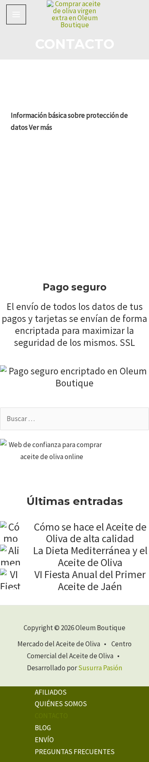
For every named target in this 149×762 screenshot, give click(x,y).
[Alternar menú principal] (16, 14)
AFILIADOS (51, 692)
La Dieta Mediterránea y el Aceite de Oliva (90, 556)
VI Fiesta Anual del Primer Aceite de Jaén (90, 580)
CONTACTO (51, 715)
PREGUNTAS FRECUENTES (75, 751)
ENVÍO (44, 739)
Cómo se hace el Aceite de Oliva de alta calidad (90, 532)
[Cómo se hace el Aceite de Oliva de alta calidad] (10, 531)
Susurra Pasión (100, 667)
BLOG (43, 727)
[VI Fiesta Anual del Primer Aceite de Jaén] (10, 579)
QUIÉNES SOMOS (61, 703)
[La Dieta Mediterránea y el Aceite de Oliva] (10, 555)
